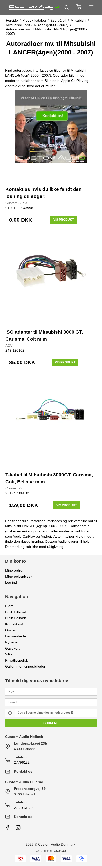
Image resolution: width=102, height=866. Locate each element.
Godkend (51, 723)
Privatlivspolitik (16, 660)
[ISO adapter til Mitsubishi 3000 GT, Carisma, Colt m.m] (51, 278)
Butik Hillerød (15, 612)
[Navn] (51, 691)
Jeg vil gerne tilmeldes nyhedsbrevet (44, 712)
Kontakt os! (14, 624)
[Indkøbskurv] (78, 7)
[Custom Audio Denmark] (34, 7)
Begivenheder (16, 636)
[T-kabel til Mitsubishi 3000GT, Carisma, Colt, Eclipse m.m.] (51, 421)
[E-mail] (51, 702)
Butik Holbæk (15, 618)
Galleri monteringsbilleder (25, 666)
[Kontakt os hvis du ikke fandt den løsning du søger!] (51, 135)
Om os (10, 630)
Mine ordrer (14, 570)
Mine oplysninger (18, 576)
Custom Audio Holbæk (24, 737)
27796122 (22, 762)
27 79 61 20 (23, 808)
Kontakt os (23, 771)
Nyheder (12, 642)
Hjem (9, 606)
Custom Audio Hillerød (24, 782)
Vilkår (9, 654)
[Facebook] (7, 829)
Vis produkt (63, 219)
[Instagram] (18, 829)
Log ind (11, 582)
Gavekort (12, 648)
